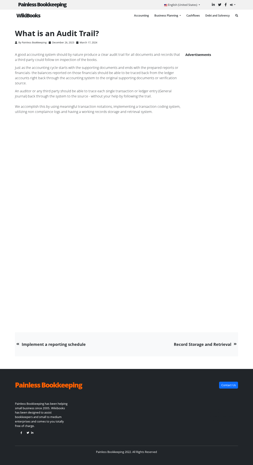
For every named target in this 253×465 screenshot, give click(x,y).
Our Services (219, 412)
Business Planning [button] (166, 15)
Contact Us (218, 409)
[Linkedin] (213, 4)
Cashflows (193, 15)
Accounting (141, 15)
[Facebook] (226, 4)
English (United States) (182, 5)
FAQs (215, 424)
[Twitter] (219, 4)
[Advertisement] (211, 187)
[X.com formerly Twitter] (28, 432)
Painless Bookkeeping (42, 4)
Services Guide (220, 420)
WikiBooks (28, 15)
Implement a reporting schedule (54, 344)
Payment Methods (222, 416)
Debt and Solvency (217, 15)
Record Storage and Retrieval (202, 344)
